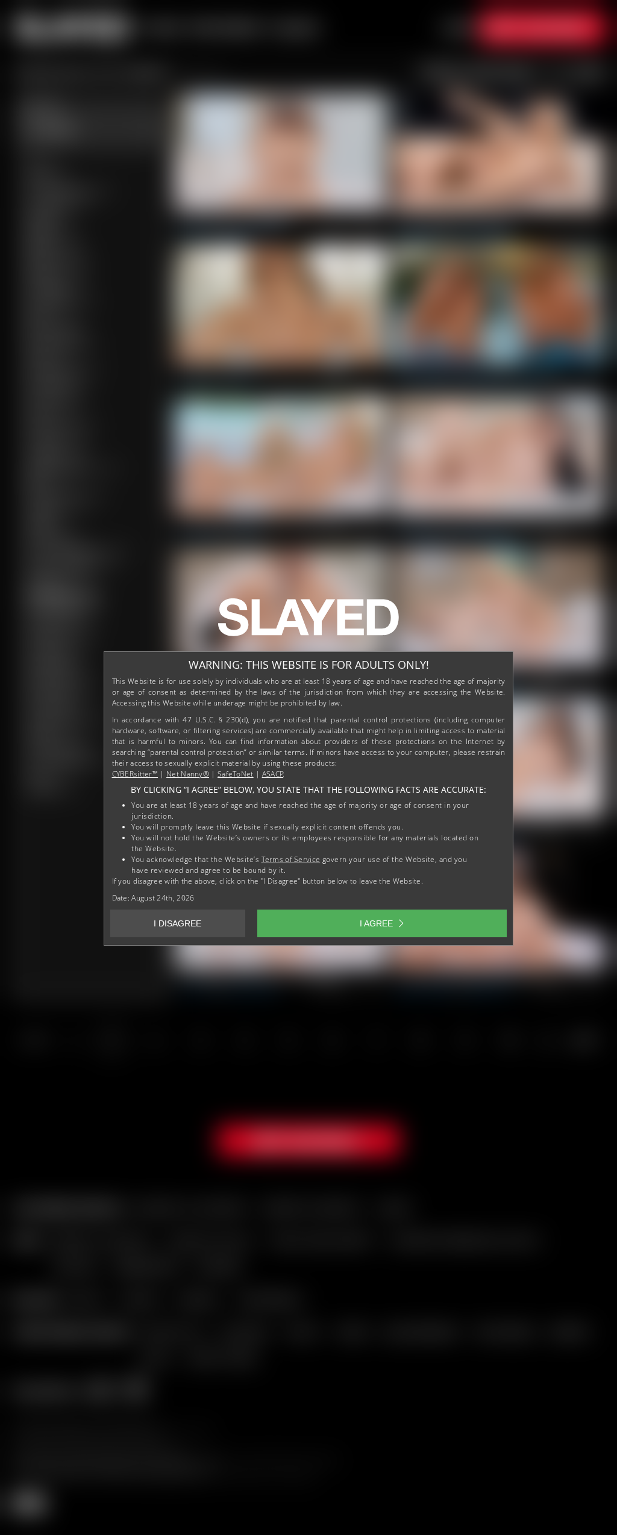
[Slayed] (308, 621)
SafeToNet (236, 774)
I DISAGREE (177, 923)
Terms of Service (291, 859)
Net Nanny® (187, 774)
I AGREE (376, 923)
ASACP (273, 774)
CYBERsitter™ (135, 774)
